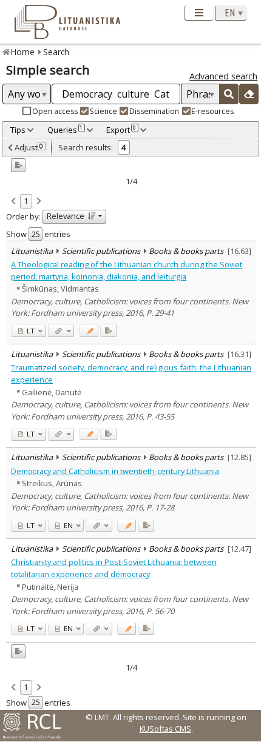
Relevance (65, 215)
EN (67, 525)
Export (121, 129)
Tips (17, 129)
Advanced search (223, 76)
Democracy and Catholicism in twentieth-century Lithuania (115, 471)
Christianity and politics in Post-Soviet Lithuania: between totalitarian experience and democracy (114, 567)
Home (23, 52)
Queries (65, 129)
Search (56, 52)
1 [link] (26, 200)
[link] (13, 201)
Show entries (38, 234)
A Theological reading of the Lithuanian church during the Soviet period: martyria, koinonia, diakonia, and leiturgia (126, 270)
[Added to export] (108, 330)
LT (30, 330)
